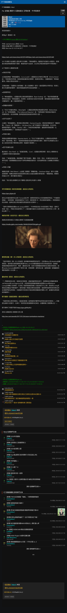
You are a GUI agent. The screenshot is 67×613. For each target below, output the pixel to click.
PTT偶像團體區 (6, 7)
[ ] (9, 438)
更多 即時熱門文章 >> (33, 549)
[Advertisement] (33, 567)
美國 (12, 410)
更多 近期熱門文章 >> (33, 486)
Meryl (12, 7)
